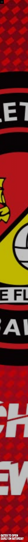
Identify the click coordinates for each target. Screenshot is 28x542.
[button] (2, 2)
